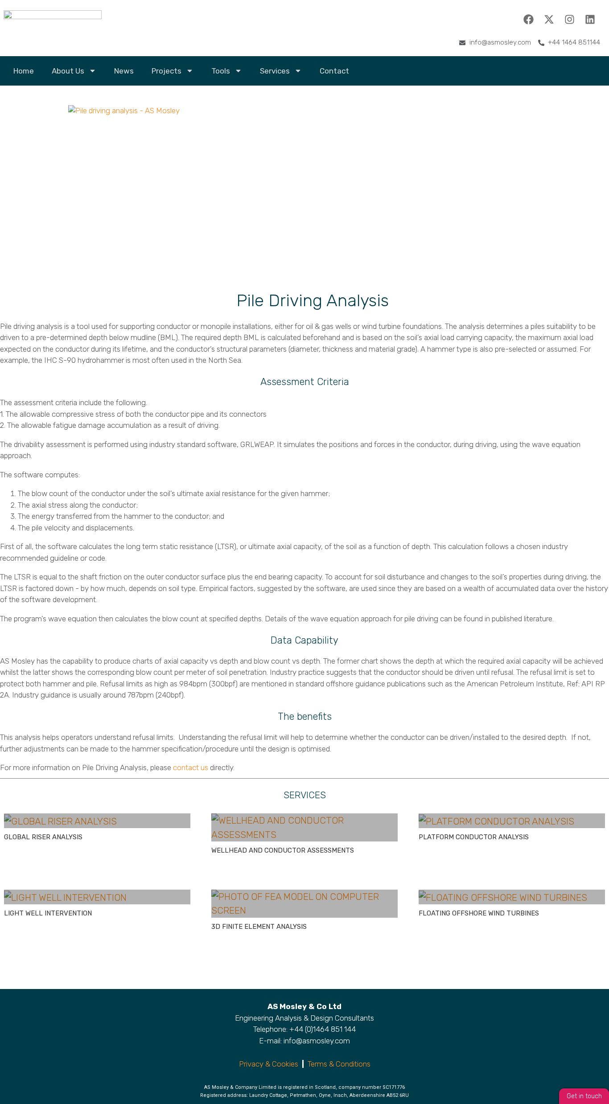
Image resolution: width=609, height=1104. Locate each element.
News (124, 70)
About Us (68, 70)
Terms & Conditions (339, 1063)
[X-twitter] (549, 19)
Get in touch (584, 1096)
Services (275, 70)
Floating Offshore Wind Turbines (479, 913)
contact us (190, 767)
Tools (220, 70)
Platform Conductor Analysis (474, 837)
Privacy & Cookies (268, 1063)
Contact (334, 70)
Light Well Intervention (48, 913)
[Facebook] (528, 19)
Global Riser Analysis (43, 837)
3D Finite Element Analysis (259, 927)
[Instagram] (569, 19)
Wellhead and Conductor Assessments (282, 850)
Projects (166, 70)
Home (23, 70)
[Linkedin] (590, 19)
